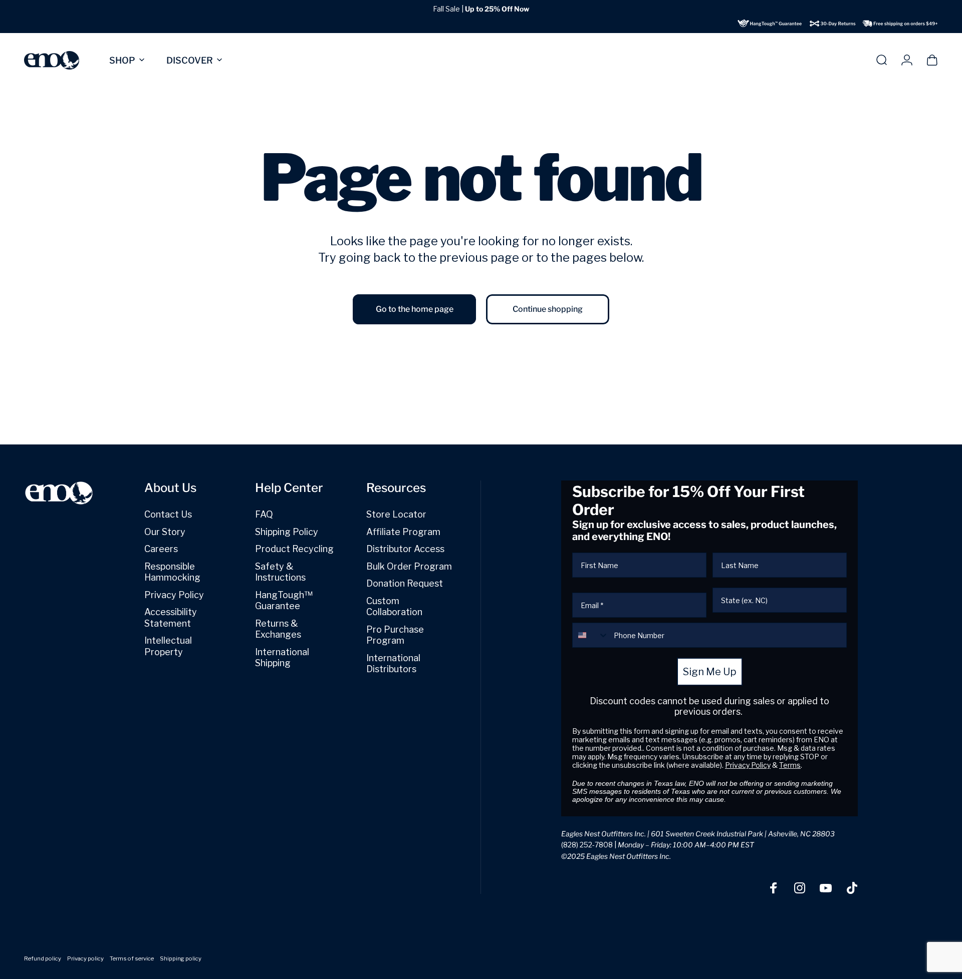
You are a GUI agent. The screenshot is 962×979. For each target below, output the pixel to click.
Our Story (164, 532)
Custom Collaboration (394, 607)
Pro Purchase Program (395, 635)
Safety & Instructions (280, 572)
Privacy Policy (174, 595)
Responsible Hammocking (172, 572)
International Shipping (282, 658)
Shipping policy (180, 958)
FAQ (264, 514)
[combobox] (591, 635)
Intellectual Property (168, 646)
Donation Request (404, 583)
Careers (161, 549)
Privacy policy (85, 958)
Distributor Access (405, 549)
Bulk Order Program (409, 566)
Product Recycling (294, 549)
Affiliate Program (403, 532)
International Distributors (393, 664)
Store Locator (396, 514)
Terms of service (132, 958)
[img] (838, 23)
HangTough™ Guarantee (284, 601)
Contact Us (168, 514)
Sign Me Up (710, 672)
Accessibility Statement (170, 618)
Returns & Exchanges (278, 629)
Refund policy (42, 958)
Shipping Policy (286, 532)
